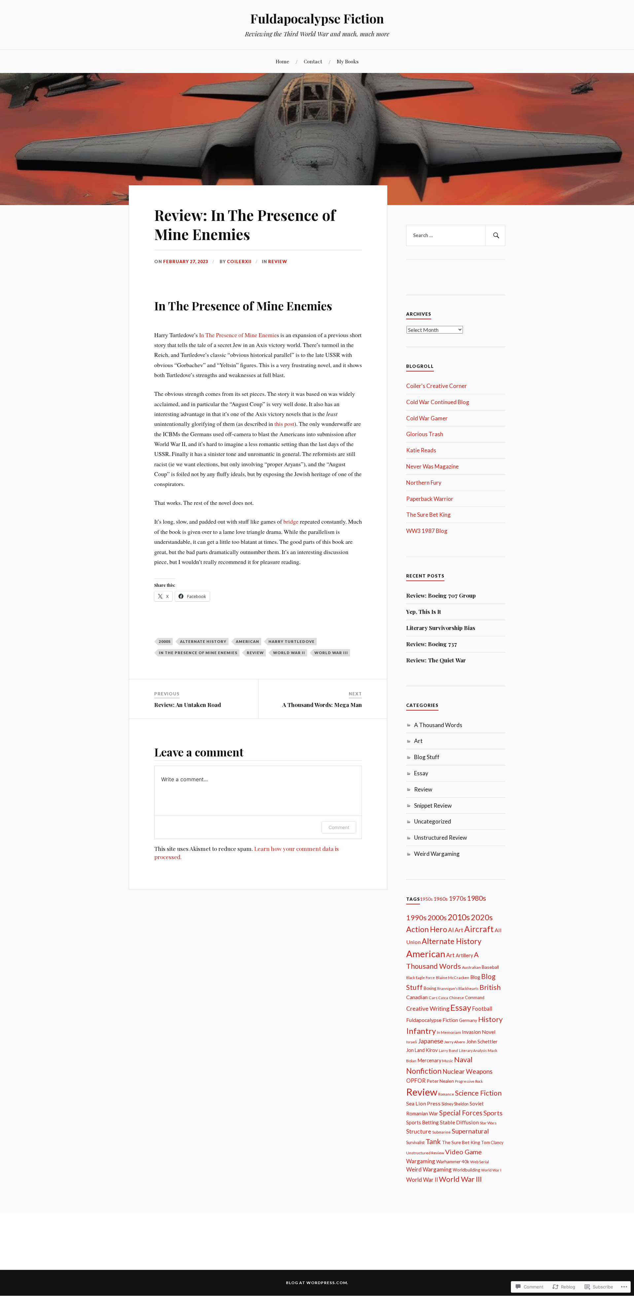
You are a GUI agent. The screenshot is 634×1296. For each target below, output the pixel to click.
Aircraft (479, 929)
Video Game (463, 1152)
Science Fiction (478, 1093)
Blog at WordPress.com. (317, 1282)
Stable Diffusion (459, 1122)
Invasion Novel (478, 1032)
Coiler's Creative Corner (436, 385)
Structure (418, 1131)
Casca (443, 998)
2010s (459, 917)
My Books (348, 61)
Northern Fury (423, 482)
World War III (331, 652)
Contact (313, 61)
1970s (457, 898)
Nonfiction (423, 1070)
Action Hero (426, 929)
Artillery (464, 955)
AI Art (455, 930)
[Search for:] (455, 235)
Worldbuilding (466, 1170)
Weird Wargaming (437, 853)
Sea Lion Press (423, 1103)
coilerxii (239, 261)
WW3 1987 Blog (426, 530)
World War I (491, 1170)
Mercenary (429, 1060)
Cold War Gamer (427, 418)
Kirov (432, 1050)
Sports (493, 1113)
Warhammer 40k (452, 1161)
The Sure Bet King (428, 514)
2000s (165, 641)
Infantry (421, 1030)
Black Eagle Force (420, 977)
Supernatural (470, 1131)
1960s (441, 899)
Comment (339, 827)
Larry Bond (448, 1050)
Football (482, 1008)
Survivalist (415, 1142)
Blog (475, 977)
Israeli (411, 1042)
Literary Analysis (473, 1050)
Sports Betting (422, 1122)
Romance (446, 1094)
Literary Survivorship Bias (440, 627)
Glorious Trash (424, 434)
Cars (433, 997)
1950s (426, 899)
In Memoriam (449, 1032)
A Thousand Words (438, 724)
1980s (476, 898)
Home (282, 61)
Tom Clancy (492, 1142)
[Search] (495, 235)
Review (277, 261)
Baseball (490, 967)
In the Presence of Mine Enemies (198, 652)
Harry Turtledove (291, 641)
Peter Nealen (440, 1081)
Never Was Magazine (432, 466)
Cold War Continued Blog (437, 402)
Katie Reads (421, 450)
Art (418, 740)
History (490, 1019)
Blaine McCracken (452, 977)
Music (447, 1060)
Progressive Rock (469, 1081)
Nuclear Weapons (467, 1071)
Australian (471, 967)
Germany (468, 1020)
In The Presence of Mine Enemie (238, 335)
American (247, 641)
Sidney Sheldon (455, 1104)
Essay (421, 773)
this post (284, 424)
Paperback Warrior (429, 498)
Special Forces (460, 1113)
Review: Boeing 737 (431, 644)
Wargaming (420, 1161)
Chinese (456, 997)
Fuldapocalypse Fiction (317, 18)
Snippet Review (433, 805)
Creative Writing (427, 1008)
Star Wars (488, 1122)
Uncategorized (432, 821)
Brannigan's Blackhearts (457, 988)
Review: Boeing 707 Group (441, 595)
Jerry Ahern (454, 1041)
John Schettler (482, 1041)
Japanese (430, 1041)
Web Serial (479, 1161)
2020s (482, 917)
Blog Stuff (427, 756)
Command (474, 997)
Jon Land (415, 1050)
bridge (291, 521)
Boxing (430, 988)
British (490, 987)
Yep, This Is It (423, 611)
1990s (416, 917)
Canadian (417, 997)
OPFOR (416, 1080)
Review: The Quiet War (436, 660)
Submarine (441, 1132)
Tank (433, 1141)
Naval (463, 1059)
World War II (289, 652)
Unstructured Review (440, 837)
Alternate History (203, 641)
